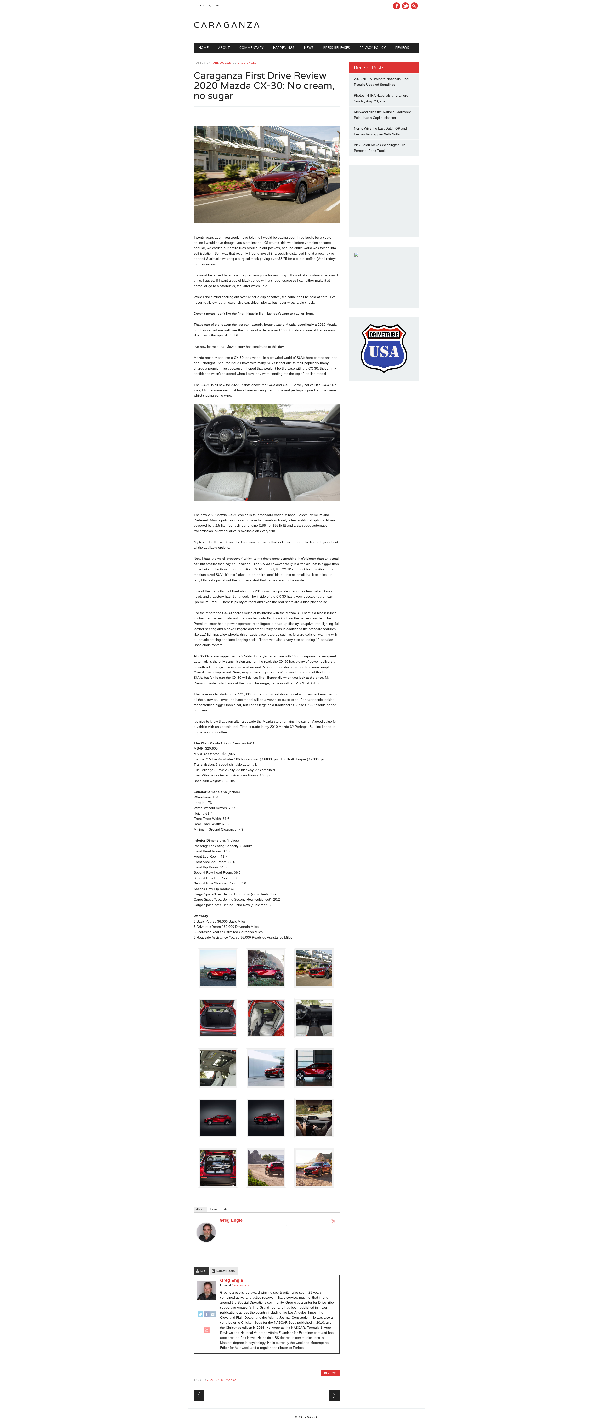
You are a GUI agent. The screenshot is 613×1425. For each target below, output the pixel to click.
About (224, 47)
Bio (202, 1271)
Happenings (283, 47)
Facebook (396, 5)
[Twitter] (333, 1221)
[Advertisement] (358, 25)
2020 (210, 1380)
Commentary (251, 47)
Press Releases (336, 47)
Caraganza (227, 24)
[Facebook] (207, 1316)
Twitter (405, 5)
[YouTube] (207, 1332)
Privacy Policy (372, 47)
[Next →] (334, 1395)
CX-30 (220, 1380)
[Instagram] (213, 1316)
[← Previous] (199, 1395)
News (308, 47)
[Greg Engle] (206, 1246)
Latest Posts (219, 1209)
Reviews (402, 47)
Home (204, 47)
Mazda (231, 1380)
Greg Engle (247, 62)
